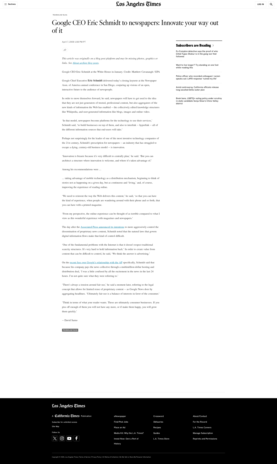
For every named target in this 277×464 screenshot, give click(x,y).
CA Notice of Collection (110, 457)
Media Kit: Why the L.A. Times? (129, 433)
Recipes (157, 428)
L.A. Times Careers (202, 428)
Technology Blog (60, 15)
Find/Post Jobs (121, 422)
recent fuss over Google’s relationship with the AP (96, 262)
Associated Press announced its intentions (102, 227)
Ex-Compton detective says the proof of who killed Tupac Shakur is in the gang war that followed (197, 54)
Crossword (158, 416)
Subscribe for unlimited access (64, 422)
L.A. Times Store (161, 439)
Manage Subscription (203, 433)
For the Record (200, 422)
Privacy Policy (96, 457)
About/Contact (200, 416)
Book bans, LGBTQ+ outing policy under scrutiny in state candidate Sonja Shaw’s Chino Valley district (199, 101)
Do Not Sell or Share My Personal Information (135, 457)
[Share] (65, 50)
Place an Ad (119, 428)
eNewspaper (120, 416)
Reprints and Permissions (205, 439)
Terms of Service (84, 457)
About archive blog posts (86, 63)
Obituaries (158, 422)
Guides (156, 433)
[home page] (138, 4)
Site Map (55, 426)
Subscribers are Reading (193, 45)
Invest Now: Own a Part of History (126, 441)
